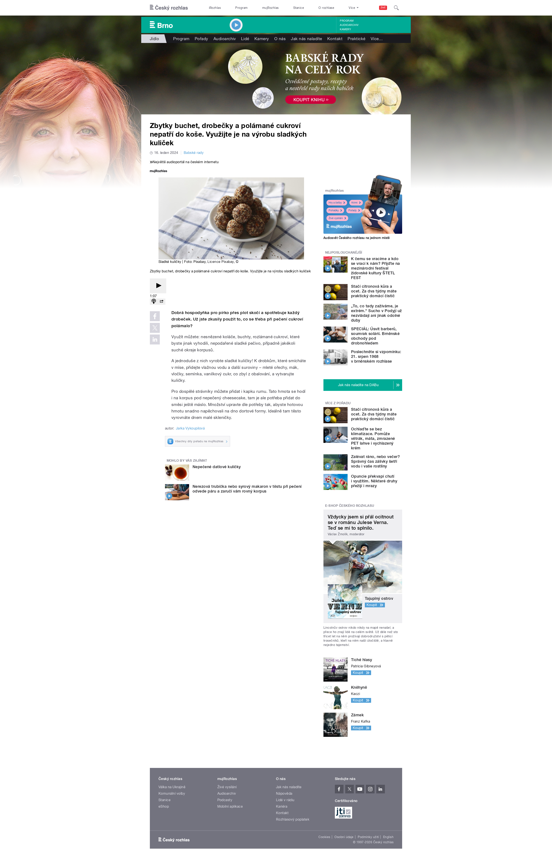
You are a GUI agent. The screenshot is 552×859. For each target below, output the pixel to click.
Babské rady (194, 153)
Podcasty (224, 800)
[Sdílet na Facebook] (155, 316)
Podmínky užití (368, 837)
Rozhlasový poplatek (292, 819)
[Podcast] (154, 301)
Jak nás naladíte (306, 38)
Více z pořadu (338, 403)
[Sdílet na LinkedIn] (155, 339)
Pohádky (334, 210)
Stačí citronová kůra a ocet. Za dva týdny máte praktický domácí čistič (374, 291)
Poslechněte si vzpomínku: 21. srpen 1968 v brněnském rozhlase (376, 356)
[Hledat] (396, 8)
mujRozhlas (270, 7)
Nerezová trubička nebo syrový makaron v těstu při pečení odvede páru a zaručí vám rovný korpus (247, 488)
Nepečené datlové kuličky (217, 466)
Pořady (201, 38)
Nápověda (284, 793)
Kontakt (334, 38)
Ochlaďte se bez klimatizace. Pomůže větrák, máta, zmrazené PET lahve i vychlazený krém (373, 438)
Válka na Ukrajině (171, 787)
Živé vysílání (336, 218)
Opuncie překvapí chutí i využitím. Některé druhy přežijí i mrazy (374, 481)
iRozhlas (215, 7)
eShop (163, 806)
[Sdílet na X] (155, 328)
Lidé (245, 38)
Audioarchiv (349, 25)
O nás (280, 38)
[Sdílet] (161, 301)
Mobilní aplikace (230, 806)
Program (241, 7)
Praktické (356, 38)
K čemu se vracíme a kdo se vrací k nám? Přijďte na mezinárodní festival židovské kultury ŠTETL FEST (375, 268)
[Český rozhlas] (169, 8)
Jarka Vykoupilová (190, 428)
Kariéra (281, 806)
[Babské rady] (276, 78)
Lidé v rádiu (285, 800)
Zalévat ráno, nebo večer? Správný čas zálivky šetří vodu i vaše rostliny (375, 461)
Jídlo (154, 38)
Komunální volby (171, 793)
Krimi (354, 202)
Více (377, 38)
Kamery (345, 29)
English (388, 837)
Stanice (298, 7)
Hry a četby (335, 202)
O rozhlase (326, 7)
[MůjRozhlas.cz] (158, 171)
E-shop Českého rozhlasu (349, 506)
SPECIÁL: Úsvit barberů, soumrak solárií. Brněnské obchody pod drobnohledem (375, 336)
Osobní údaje (344, 837)
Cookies (324, 837)
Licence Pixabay (220, 262)
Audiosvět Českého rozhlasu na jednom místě (356, 238)
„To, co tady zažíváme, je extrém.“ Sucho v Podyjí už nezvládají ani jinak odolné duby (376, 313)
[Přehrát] (158, 285)
